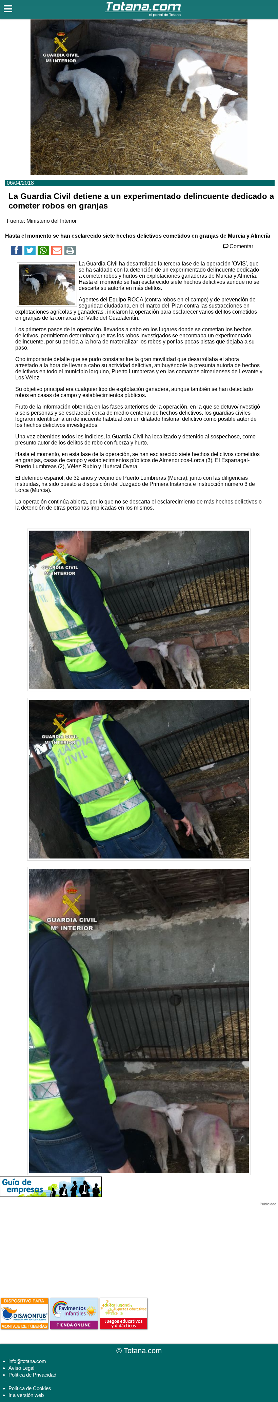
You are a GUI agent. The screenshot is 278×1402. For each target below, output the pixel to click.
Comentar (241, 246)
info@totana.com (27, 1361)
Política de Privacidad (32, 1375)
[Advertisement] (51, 1248)
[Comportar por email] (57, 251)
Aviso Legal (21, 1368)
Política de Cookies (29, 1388)
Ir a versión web (26, 1395)
